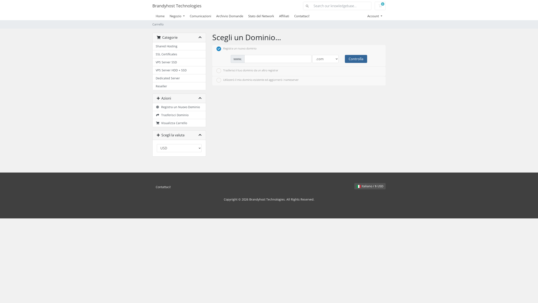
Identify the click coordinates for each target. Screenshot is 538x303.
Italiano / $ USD (372, 186)
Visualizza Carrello (173, 123)
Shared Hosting (166, 46)
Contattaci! (302, 16)
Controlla (356, 59)
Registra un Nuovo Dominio (180, 107)
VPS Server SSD (166, 62)
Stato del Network (261, 16)
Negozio (176, 16)
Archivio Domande (229, 16)
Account (373, 16)
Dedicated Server (168, 78)
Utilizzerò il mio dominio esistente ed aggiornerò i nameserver (261, 80)
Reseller (161, 86)
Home (160, 16)
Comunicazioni (200, 16)
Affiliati (284, 16)
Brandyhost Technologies (177, 6)
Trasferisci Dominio (174, 115)
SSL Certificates (166, 54)
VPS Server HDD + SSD (171, 70)
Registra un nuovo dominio (240, 48)
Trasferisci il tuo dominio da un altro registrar (250, 70)
